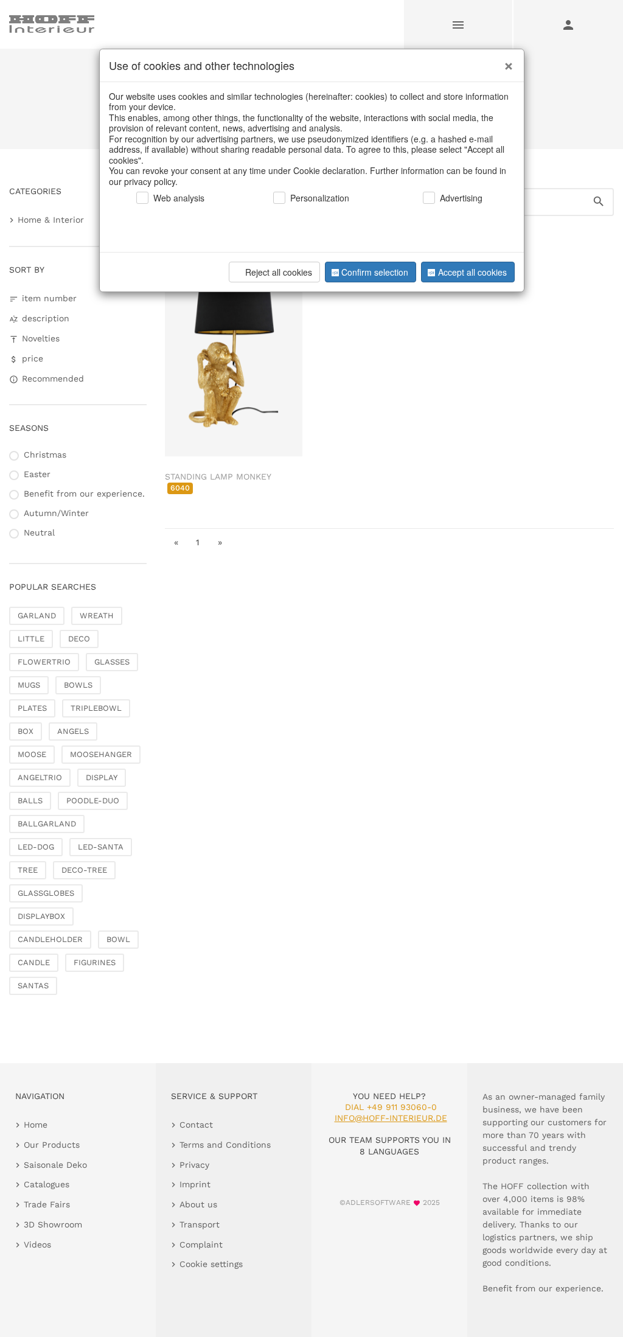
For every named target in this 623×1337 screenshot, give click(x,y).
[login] (568, 24)
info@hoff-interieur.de (391, 1118)
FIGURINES (95, 962)
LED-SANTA (101, 846)
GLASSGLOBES (46, 893)
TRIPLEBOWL (96, 708)
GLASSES (112, 661)
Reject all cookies (278, 272)
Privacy (194, 1165)
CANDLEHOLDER (50, 939)
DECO (79, 638)
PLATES (32, 708)
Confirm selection (374, 272)
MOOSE (32, 754)
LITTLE (31, 638)
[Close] (505, 61)
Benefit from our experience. (84, 493)
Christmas (45, 454)
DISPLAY (101, 777)
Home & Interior (51, 220)
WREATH (97, 615)
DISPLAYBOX (41, 916)
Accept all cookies (472, 272)
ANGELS (73, 731)
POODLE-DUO (92, 800)
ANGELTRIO (40, 777)
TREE (28, 869)
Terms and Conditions (225, 1145)
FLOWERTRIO (44, 661)
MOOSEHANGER (101, 754)
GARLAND (37, 615)
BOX (25, 731)
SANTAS (33, 985)
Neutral (39, 532)
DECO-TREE (84, 869)
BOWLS (78, 684)
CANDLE (34, 962)
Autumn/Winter (56, 513)
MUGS (29, 684)
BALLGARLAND (47, 823)
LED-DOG (36, 846)
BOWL (118, 939)
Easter (37, 474)
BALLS (30, 800)
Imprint (195, 1184)
